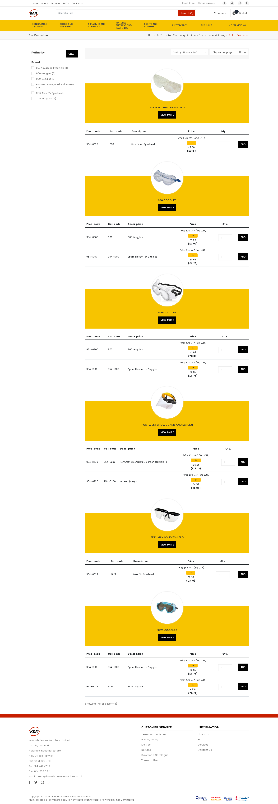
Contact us (77, 3)
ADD (243, 144)
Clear (71, 53)
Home (35, 3)
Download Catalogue (154, 755)
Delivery (146, 744)
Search (185, 13)
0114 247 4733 (42, 766)
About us (203, 734)
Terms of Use (149, 760)
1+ (191, 142)
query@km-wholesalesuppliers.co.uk (60, 776)
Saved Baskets (206, 3)
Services (55, 3)
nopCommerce (125, 799)
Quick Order (188, 3)
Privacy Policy (149, 739)
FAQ (200, 739)
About (44, 3)
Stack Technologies (88, 799)
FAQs (66, 3)
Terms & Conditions (153, 734)
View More (167, 114)
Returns (146, 749)
